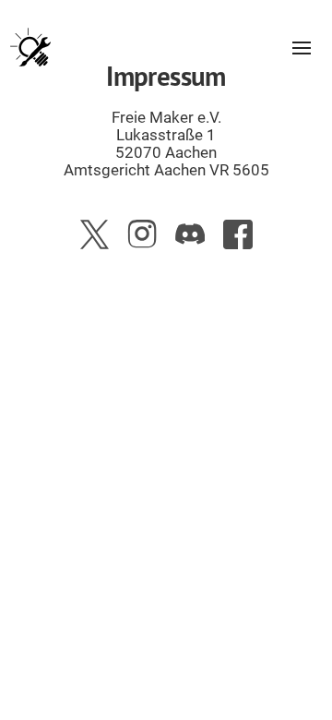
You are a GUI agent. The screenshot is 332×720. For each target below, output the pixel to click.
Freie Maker (30, 48)
